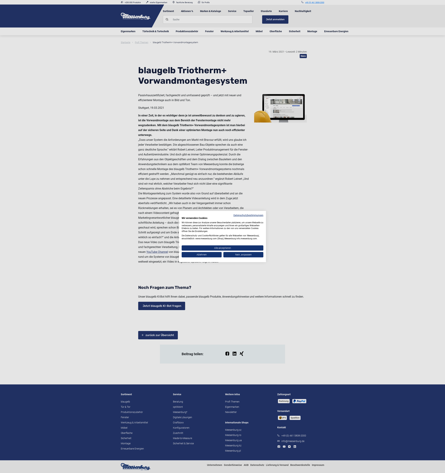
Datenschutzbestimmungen (248, 215)
